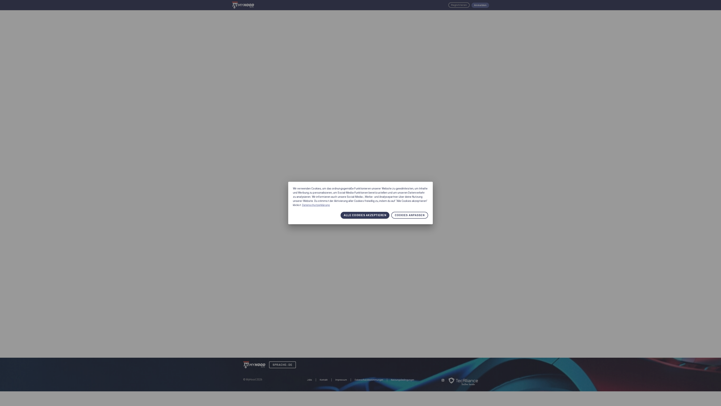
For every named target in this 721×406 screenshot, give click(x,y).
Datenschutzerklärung (316, 205)
